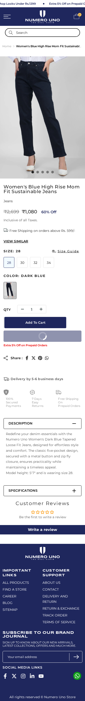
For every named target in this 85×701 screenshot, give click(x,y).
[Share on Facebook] (27, 358)
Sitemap (10, 610)
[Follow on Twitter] (14, 676)
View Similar (16, 241)
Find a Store (15, 589)
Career (9, 596)
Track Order (54, 615)
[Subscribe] (75, 656)
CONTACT (50, 589)
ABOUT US (51, 582)
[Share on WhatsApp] (47, 358)
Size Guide (68, 251)
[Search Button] (11, 32)
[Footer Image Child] (42, 549)
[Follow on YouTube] (41, 676)
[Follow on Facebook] (5, 676)
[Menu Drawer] (12, 17)
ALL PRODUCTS (16, 582)
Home (6, 46)
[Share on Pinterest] (40, 358)
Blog (8, 603)
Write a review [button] (42, 529)
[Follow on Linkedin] (32, 676)
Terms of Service (58, 622)
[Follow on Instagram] (23, 676)
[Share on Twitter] (33, 358)
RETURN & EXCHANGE (60, 608)
